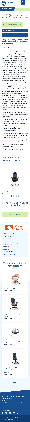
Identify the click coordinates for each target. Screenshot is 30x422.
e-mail (7, 246)
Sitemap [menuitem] (19, 417)
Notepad (8, 35)
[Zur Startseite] (10, 3)
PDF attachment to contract (10, 160)
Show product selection (13, 24)
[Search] (23, 2)
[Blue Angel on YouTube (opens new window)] (10, 413)
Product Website (15, 215)
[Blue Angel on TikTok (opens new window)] (17, 413)
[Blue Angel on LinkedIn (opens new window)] (2, 413)
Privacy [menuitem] (8, 417)
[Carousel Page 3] (16, 196)
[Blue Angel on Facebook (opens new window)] (14, 413)
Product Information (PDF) (9, 157)
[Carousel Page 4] (18, 196)
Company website (8, 254)
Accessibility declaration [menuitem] (8, 419)
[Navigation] (27, 2)
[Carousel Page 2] (13, 196)
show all (14, 382)
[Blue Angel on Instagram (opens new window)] (6, 413)
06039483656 (8, 245)
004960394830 (9, 251)
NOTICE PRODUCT (10, 30)
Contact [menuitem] (3, 417)
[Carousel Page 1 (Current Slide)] (11, 196)
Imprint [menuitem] (14, 417)
